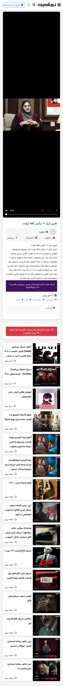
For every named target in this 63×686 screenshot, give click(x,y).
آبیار (26, 300)
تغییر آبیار (50, 300)
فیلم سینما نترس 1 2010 (20, 482)
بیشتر (11, 238)
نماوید (42, 232)
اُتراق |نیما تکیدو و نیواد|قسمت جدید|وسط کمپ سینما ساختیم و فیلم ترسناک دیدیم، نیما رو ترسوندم (20, 446)
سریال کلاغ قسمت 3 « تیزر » (18, 550)
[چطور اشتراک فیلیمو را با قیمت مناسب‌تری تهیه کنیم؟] (46, 421)
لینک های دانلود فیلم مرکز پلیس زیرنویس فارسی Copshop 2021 (33, 286)
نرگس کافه (37, 300)
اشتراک (30, 238)
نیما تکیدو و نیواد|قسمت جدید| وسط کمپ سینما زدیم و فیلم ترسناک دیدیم (18, 465)
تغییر (18, 300)
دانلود (48, 238)
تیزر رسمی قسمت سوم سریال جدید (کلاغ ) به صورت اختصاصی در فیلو (18, 510)
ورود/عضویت (29, 333)
